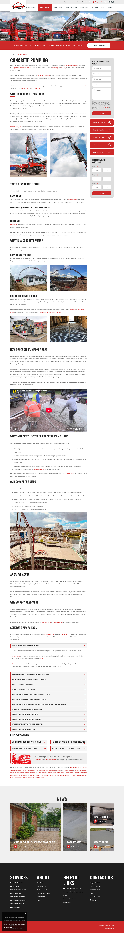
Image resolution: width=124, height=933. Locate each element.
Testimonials (41, 896)
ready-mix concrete (44, 75)
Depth (94, 183)
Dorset (71, 770)
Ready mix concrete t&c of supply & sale (66, 748)
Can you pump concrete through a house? (26, 719)
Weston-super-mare (33, 770)
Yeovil (73, 775)
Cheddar (84, 767)
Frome (24, 770)
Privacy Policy (105, 107)
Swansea (49, 772)
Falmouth (50, 775)
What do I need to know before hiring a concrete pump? (31, 694)
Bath (19, 770)
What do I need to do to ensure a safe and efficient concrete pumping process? (39, 704)
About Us (40, 883)
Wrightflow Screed (98, 137)
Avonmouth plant (39, 469)
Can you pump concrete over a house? (25, 714)
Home (12, 54)
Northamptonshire (58, 772)
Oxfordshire (33, 772)
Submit (102, 113)
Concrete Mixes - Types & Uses (73, 892)
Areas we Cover (42, 890)
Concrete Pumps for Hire (18, 890)
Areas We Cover (98, 152)
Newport (78, 767)
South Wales (42, 772)
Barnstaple (17, 778)
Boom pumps (72, 199)
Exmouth (84, 775)
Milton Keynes (24, 772)
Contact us (72, 309)
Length (94, 175)
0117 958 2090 (109, 2)
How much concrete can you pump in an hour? (27, 724)
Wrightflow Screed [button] (71, 7)
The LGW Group (42, 886)
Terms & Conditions (69, 899)
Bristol (72, 767)
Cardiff (38, 775)
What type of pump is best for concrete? (26, 646)
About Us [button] (94, 7)
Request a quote (99, 46)
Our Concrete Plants (43, 893)
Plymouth (65, 770)
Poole (76, 770)
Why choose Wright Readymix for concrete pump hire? (30, 674)
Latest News (96, 145)
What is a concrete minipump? (22, 684)
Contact (110, 7)
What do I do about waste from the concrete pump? (29, 699)
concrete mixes (49, 634)
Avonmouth (13, 770)
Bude (12, 778)
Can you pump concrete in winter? (23, 729)
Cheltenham (83, 772)
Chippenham (69, 772)
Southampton (14, 772)
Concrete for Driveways (17, 896)
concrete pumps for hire (71, 65)
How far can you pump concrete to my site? (27, 709)
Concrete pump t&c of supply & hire (24, 748)
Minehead (40, 778)
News (102, 7)
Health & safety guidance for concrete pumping (68, 742)
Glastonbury (14, 775)
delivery (63, 67)
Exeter (26, 775)
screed (84, 86)
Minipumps (13, 224)
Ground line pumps (17, 664)
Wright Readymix (15, 126)
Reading (76, 772)
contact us (25, 88)
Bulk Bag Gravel (84, 7)
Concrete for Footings (17, 903)
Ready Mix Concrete (99, 122)
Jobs (38, 900)
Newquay (68, 775)
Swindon (58, 770)
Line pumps (57, 211)
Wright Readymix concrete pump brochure (26, 742)
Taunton (21, 775)
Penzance (44, 775)
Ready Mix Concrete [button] (30, 7)
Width (94, 166)
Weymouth (31, 778)
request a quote (58, 622)
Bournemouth (82, 770)
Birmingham (44, 770)
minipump (55, 67)
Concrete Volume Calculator (72, 888)
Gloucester (52, 770)
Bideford (24, 778)
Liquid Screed (14, 886)
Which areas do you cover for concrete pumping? (29, 679)
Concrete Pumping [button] (44, 7)
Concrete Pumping (98, 130)
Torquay (78, 775)
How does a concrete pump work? (23, 689)
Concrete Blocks (58, 7)
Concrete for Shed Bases (18, 900)
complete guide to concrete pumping (50, 312)
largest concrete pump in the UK (22, 67)
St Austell (61, 775)
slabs (41, 658)
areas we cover (29, 597)
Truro (55, 775)
